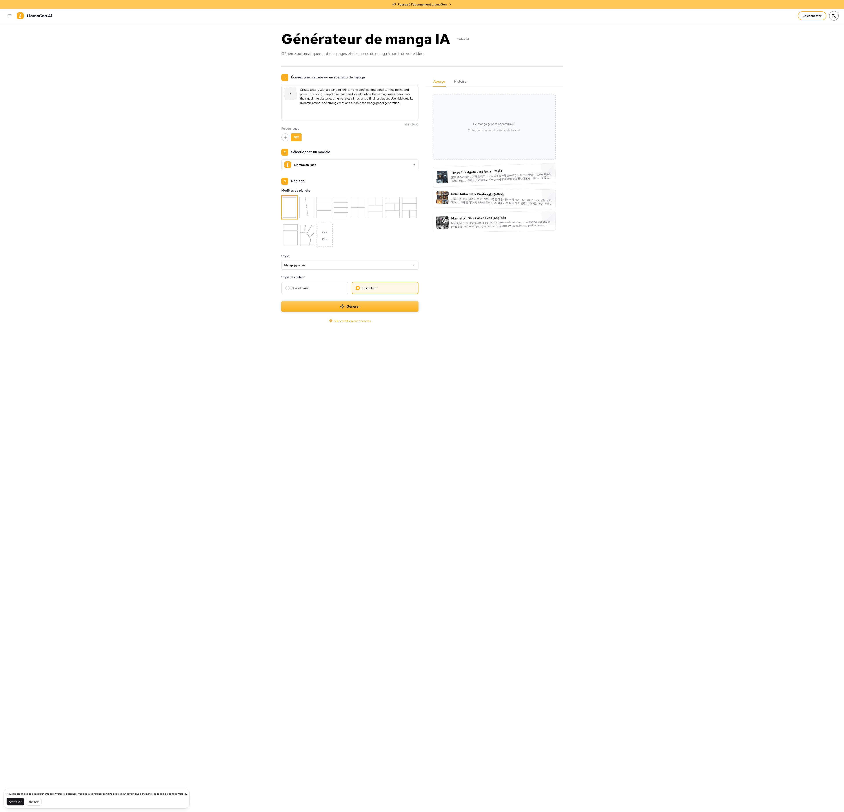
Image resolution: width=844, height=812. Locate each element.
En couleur (369, 288)
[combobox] (349, 265)
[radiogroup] (349, 288)
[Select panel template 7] (392, 207)
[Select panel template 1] (289, 207)
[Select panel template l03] (307, 235)
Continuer (15, 801)
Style (285, 256)
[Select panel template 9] (290, 235)
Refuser (34, 801)
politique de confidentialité (169, 794)
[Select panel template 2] (306, 207)
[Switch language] (834, 16)
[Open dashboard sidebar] (9, 15)
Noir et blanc (300, 288)
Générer (353, 306)
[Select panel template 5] (358, 207)
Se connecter (812, 16)
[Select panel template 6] (375, 207)
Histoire (460, 81)
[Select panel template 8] (409, 207)
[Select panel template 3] (324, 207)
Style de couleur (293, 277)
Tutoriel (463, 39)
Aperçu (439, 81)
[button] (290, 93)
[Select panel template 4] (341, 207)
